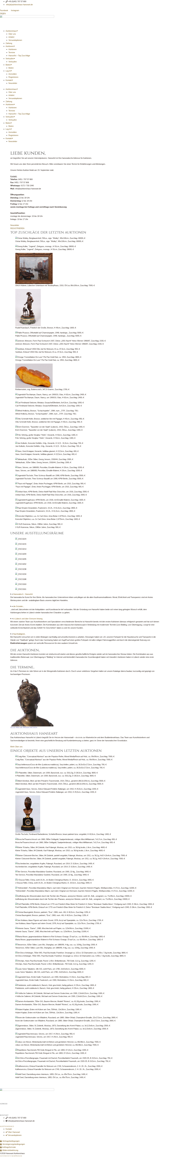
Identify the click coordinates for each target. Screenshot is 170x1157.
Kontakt (9, 80)
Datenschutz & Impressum (11, 1156)
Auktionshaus (11, 31)
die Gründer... (18, 606)
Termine (11, 52)
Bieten (8, 65)
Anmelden (12, 74)
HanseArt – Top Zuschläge (19, 55)
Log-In (8, 71)
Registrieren (13, 77)
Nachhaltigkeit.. (19, 634)
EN (4, 13)
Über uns (12, 34)
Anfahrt (11, 37)
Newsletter (12, 83)
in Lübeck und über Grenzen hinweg (27, 619)
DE (1, 13)
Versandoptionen (15, 40)
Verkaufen (10, 58)
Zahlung (9, 43)
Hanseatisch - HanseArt (23, 594)
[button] (85, 594)
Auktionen (10, 46)
